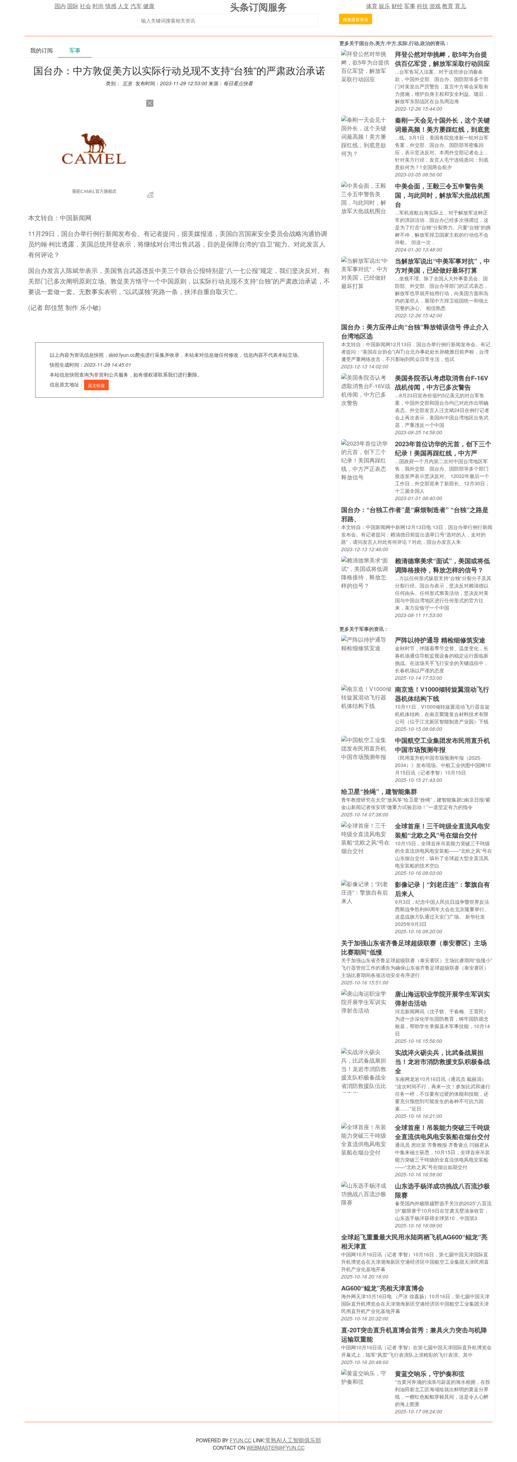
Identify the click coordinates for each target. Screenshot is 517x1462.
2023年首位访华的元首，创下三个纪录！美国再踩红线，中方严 (443, 448)
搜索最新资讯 (355, 19)
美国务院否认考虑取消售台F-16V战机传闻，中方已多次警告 (441, 382)
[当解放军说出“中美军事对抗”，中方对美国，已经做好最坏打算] (366, 272)
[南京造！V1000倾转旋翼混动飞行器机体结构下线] (366, 696)
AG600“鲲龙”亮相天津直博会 (382, 1288)
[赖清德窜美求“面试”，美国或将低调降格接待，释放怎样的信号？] (366, 572)
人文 (123, 6)
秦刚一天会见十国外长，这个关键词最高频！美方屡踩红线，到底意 (442, 125)
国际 (72, 6)
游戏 (435, 6)
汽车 (136, 6)
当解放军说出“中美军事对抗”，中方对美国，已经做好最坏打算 (442, 265)
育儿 (460, 6)
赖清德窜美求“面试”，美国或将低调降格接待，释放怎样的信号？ (442, 565)
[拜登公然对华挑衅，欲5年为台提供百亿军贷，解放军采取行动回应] (366, 66)
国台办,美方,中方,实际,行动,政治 (394, 42)
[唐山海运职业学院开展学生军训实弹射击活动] (366, 1001)
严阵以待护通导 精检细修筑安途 (440, 640)
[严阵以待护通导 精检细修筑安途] (366, 643)
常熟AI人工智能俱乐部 (293, 1440)
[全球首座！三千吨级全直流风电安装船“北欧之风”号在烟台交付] (366, 837)
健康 (148, 6)
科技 (422, 6)
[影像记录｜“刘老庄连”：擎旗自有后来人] (366, 892)
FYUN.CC (240, 1440)
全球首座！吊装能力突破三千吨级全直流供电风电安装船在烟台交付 (442, 1132)
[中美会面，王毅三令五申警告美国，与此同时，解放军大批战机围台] (366, 197)
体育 (371, 6)
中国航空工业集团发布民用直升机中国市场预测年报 (442, 745)
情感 (110, 6)
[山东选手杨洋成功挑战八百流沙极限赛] (366, 1193)
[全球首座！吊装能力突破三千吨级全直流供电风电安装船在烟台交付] (366, 1139)
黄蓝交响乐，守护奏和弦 (430, 1373)
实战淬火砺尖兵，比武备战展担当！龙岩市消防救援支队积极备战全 (442, 1061)
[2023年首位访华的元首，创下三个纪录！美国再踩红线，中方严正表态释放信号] (366, 459)
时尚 (98, 6)
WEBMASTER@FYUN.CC (276, 1447)
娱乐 (384, 6)
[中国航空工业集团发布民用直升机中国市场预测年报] (366, 748)
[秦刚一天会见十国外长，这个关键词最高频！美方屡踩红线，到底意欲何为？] (366, 136)
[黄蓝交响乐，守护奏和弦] (366, 1377)
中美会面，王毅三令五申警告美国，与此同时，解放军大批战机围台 (442, 195)
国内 (60, 6)
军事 (409, 6)
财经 (397, 6)
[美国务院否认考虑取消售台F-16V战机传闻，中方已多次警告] (366, 389)
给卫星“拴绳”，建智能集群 (379, 791)
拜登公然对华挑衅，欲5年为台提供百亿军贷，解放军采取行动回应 (442, 59)
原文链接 (96, 385)
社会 (85, 6)
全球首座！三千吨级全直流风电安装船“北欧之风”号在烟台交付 (442, 830)
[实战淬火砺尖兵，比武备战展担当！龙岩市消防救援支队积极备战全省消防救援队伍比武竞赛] (366, 1069)
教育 (447, 6)
